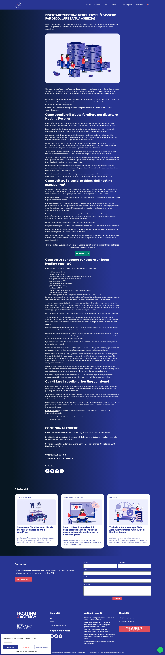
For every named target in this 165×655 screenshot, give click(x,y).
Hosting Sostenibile (62, 459)
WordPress (27, 497)
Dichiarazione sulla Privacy (30, 651)
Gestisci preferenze (42, 647)
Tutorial (52, 622)
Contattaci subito (51, 411)
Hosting (114, 5)
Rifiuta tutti (26, 647)
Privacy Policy (112, 652)
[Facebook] (56, 636)
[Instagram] (60, 636)
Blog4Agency (127, 5)
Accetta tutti (10, 647)
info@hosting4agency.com (128, 618)
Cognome (121, 562)
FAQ (106, 5)
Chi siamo (97, 5)
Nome (85, 562)
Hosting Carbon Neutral (58, 625)
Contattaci (139, 5)
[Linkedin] (52, 636)
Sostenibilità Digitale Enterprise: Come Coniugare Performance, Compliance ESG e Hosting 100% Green (80, 445)
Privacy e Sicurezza (76, 497)
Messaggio (87, 584)
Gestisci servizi (8, 642)
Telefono (86, 577)
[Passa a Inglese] (148, 5)
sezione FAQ (49, 573)
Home (88, 5)
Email (85, 569)
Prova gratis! (82, 254)
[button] (47, 471)
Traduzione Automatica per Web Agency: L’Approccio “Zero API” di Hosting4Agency (127, 529)
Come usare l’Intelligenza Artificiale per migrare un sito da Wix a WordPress (77, 432)
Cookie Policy (17, 651)
